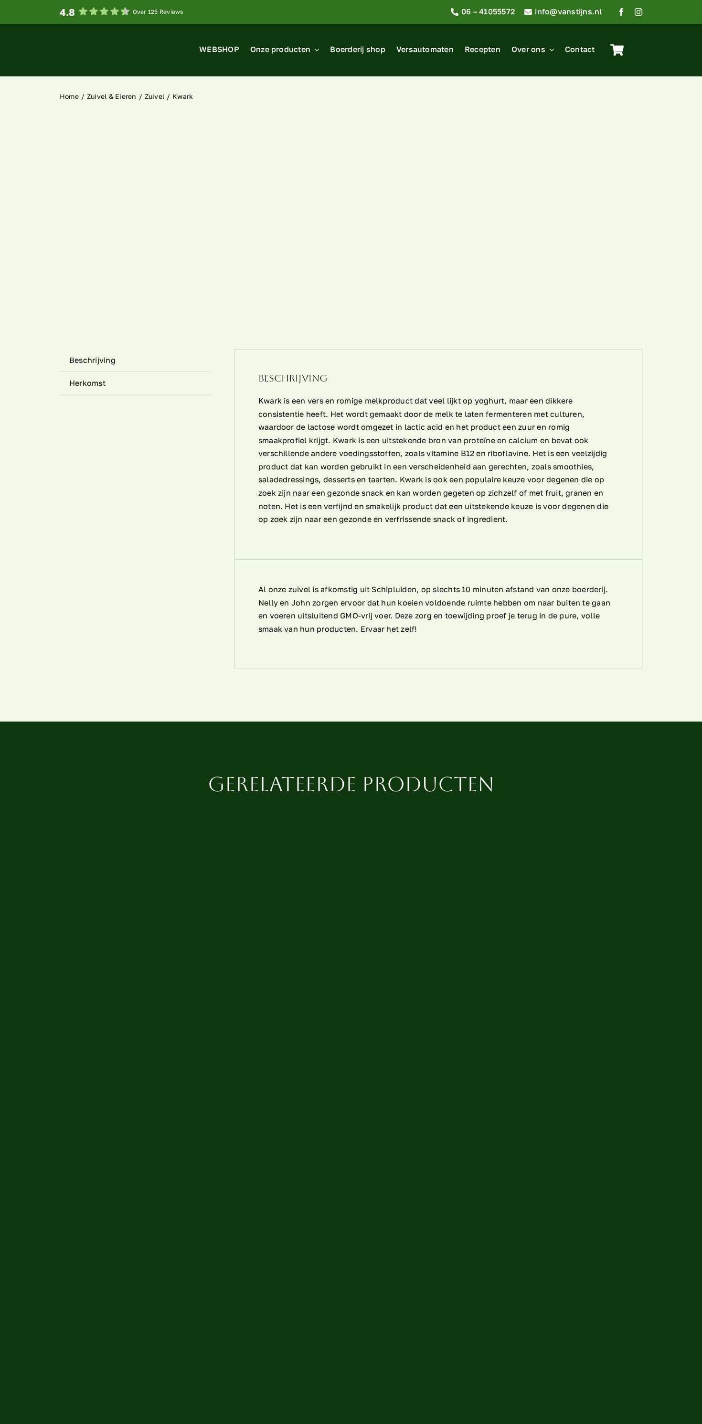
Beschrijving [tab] (92, 360)
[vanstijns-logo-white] (78, 36)
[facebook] (621, 12)
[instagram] (638, 12)
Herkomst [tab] (87, 383)
